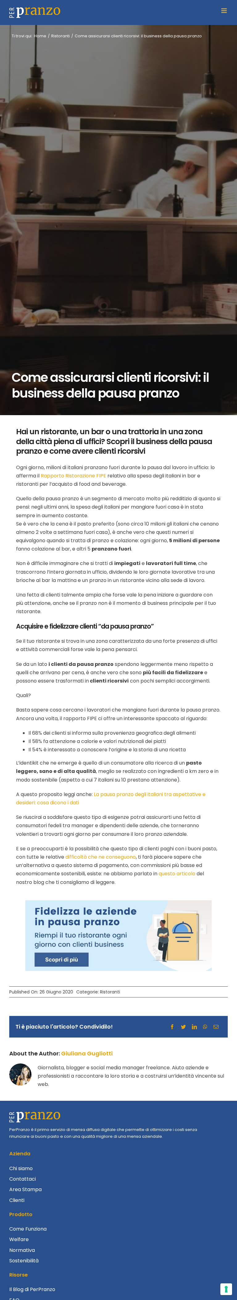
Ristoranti (110, 992)
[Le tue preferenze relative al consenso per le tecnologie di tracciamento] (226, 1289)
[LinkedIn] (194, 1027)
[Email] (216, 1027)
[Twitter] (183, 1027)
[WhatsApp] (205, 1027)
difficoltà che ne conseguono (100, 856)
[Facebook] (172, 1027)
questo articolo (177, 873)
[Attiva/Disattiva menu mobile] (224, 10)
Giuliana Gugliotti (87, 1053)
